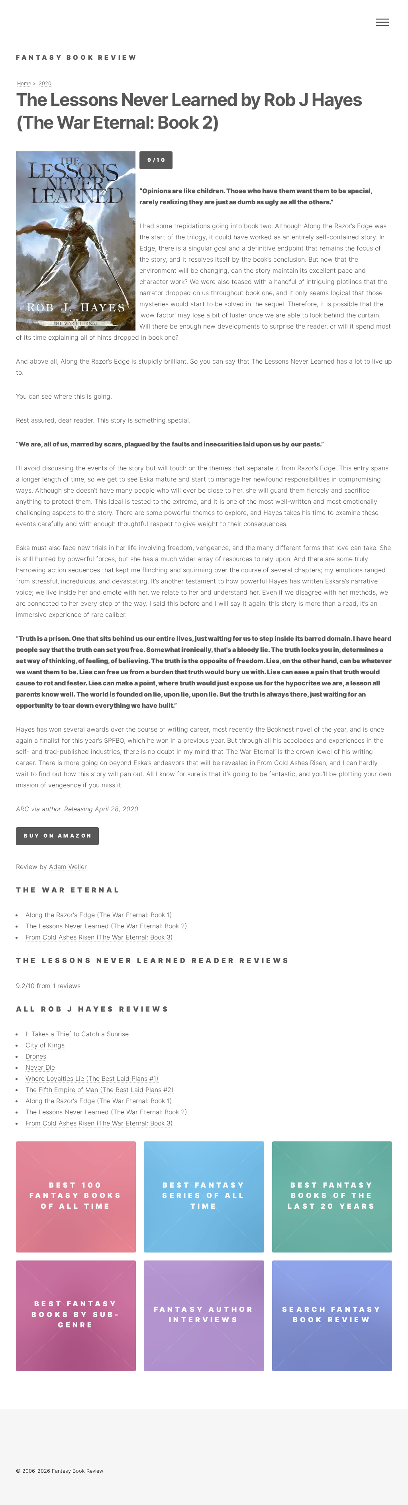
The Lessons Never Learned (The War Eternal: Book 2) (106, 926)
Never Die (40, 1067)
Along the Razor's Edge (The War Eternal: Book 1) (99, 915)
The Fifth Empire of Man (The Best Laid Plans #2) (100, 1090)
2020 (45, 83)
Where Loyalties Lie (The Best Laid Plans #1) (92, 1078)
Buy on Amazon (58, 836)
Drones (36, 1056)
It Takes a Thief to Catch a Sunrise (77, 1034)
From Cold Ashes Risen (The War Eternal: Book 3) (99, 937)
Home (24, 83)
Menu (382, 22)
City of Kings (45, 1045)
